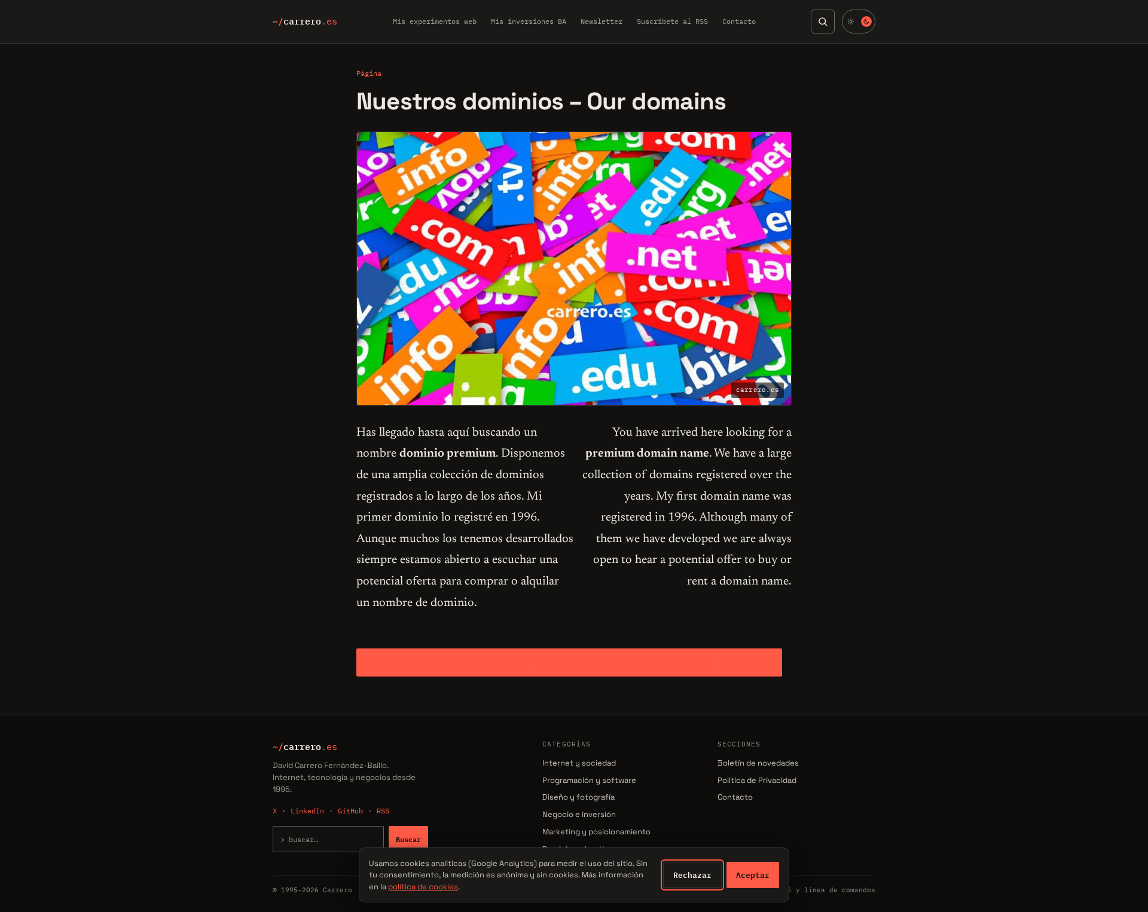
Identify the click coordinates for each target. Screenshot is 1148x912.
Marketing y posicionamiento (596, 832)
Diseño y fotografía (578, 797)
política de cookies (423, 887)
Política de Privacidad (757, 780)
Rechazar (692, 875)
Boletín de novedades (758, 763)
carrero (305, 21)
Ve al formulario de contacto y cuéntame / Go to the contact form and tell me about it (569, 662)
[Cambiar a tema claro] (858, 21)
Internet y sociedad (579, 763)
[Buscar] (823, 21)
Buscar (408, 839)
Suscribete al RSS (672, 21)
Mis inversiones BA (528, 21)
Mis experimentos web (435, 21)
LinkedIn (307, 810)
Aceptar (753, 875)
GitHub (350, 810)
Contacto (739, 21)
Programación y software (589, 780)
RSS (383, 810)
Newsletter (601, 21)
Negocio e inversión (579, 814)
